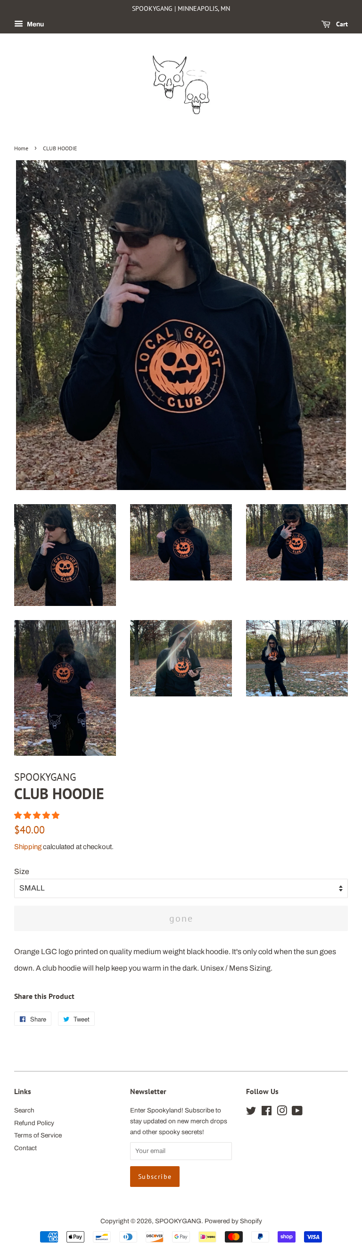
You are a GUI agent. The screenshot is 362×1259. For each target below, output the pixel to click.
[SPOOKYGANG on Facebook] (266, 1112)
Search (24, 1110)
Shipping (27, 846)
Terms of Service (38, 1135)
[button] (37, 815)
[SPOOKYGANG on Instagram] (282, 1112)
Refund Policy (34, 1123)
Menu (34, 24)
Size (21, 871)
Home (21, 148)
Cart (341, 24)
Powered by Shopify (233, 1221)
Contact (25, 1148)
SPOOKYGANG (178, 1221)
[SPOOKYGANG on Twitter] (251, 1112)
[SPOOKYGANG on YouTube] (297, 1112)
